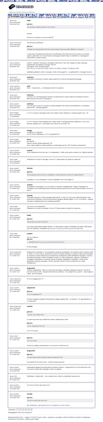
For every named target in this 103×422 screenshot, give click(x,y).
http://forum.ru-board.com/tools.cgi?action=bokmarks (65, 228)
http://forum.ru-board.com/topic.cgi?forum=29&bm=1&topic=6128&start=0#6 (53, 68)
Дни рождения (27, 412)
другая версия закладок (40, 106)
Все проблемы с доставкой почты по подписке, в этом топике (48, 405)
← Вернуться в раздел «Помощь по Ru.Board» (21, 12)
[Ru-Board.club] (21, 9)
